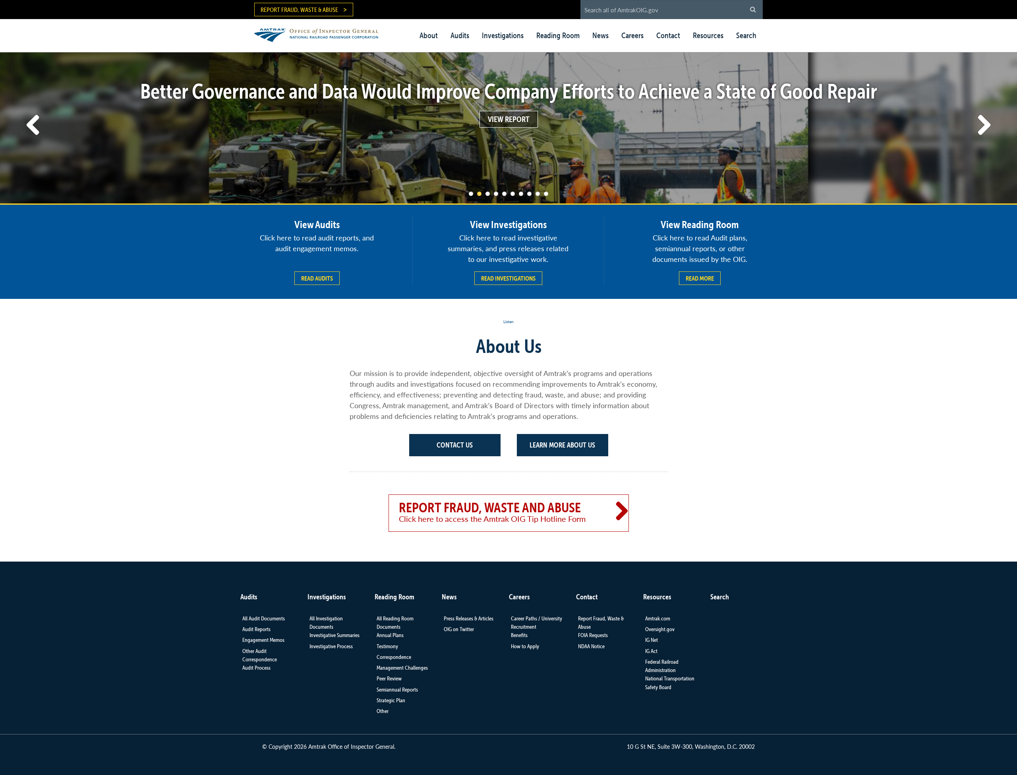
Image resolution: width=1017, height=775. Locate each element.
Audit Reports (256, 629)
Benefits (519, 635)
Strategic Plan (391, 700)
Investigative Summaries (334, 635)
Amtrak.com (657, 618)
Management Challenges (402, 667)
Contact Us (455, 445)
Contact (668, 35)
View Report (509, 119)
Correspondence (394, 657)
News (600, 35)
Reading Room (558, 35)
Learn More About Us (562, 445)
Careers (632, 35)
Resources (708, 35)
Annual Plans (390, 635)
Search (746, 35)
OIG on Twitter (459, 629)
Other (383, 711)
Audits (459, 35)
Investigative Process (331, 646)
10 (546, 194)
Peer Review (389, 678)
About (429, 35)
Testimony (387, 646)
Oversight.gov (660, 629)
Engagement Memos (263, 639)
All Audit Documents (263, 618)
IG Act (651, 651)
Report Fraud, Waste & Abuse (299, 10)
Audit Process (256, 667)
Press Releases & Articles (468, 618)
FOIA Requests (593, 635)
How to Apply (525, 646)
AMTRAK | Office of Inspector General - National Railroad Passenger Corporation (320, 34)
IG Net (651, 639)
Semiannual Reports (397, 689)
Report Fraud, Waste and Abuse (492, 512)
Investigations (503, 35)
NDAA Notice (591, 646)
